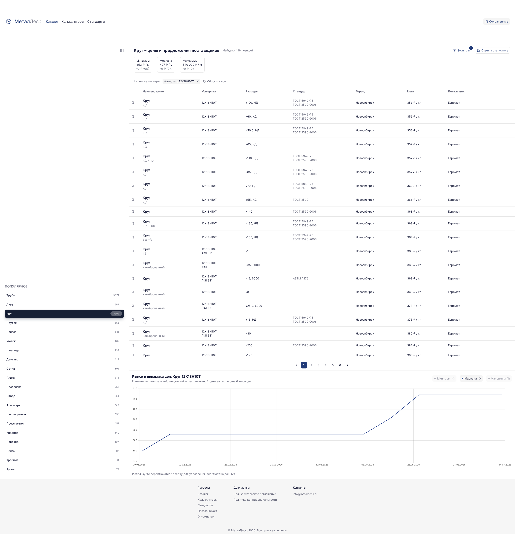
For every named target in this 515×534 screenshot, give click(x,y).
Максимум (498, 378)
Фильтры (463, 50)
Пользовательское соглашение (255, 494)
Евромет (454, 102)
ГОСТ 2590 (300, 199)
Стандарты (96, 21)
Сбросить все (216, 81)
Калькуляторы (73, 21)
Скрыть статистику (494, 50)
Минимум (443, 378)
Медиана (471, 378)
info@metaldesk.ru (305, 494)
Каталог (52, 21)
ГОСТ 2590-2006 (305, 104)
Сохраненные (498, 21)
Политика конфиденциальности (255, 499)
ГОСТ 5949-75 (303, 100)
